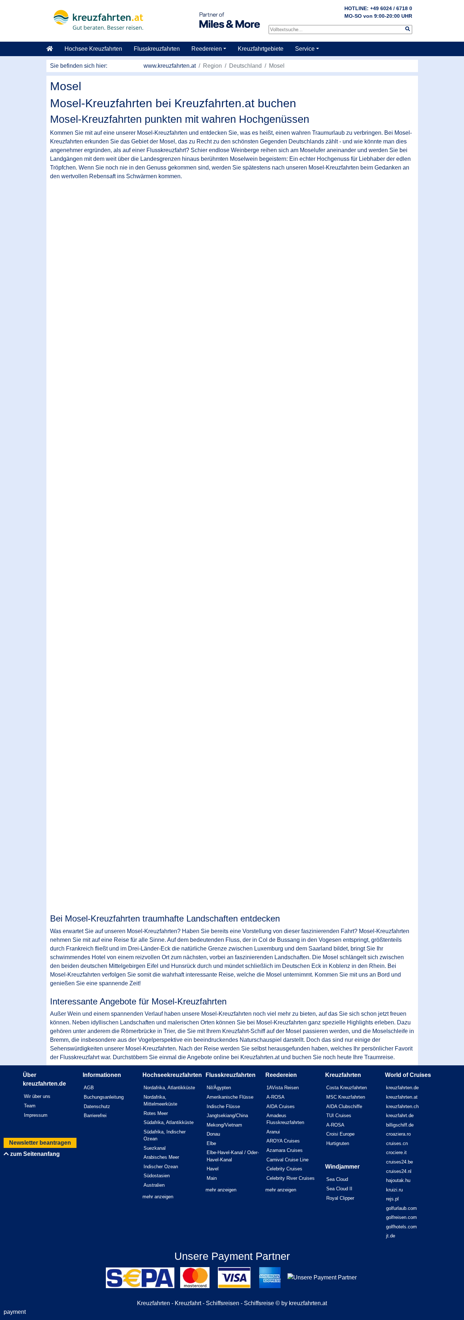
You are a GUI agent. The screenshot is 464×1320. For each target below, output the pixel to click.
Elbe (211, 1143)
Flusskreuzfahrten (157, 49)
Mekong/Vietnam (224, 1125)
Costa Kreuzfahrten (346, 1087)
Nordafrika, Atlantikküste (169, 1087)
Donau (213, 1134)
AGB (89, 1087)
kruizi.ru (394, 1189)
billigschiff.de (400, 1125)
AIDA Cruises (280, 1106)
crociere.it (396, 1152)
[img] (407, 28)
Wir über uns (37, 1096)
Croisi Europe (340, 1134)
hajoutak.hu (398, 1180)
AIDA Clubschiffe (344, 1106)
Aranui (273, 1132)
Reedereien (206, 49)
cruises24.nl (398, 1171)
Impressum (35, 1115)
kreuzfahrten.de (402, 1087)
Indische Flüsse (223, 1106)
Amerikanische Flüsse (230, 1097)
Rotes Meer (156, 1113)
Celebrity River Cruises (290, 1178)
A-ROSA (275, 1097)
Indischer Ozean (161, 1166)
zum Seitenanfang (34, 1154)
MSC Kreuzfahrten (345, 1097)
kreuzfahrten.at (402, 1097)
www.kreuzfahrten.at (170, 66)
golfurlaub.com (401, 1208)
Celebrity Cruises (284, 1168)
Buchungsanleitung (104, 1097)
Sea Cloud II (339, 1188)
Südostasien (157, 1175)
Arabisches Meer (161, 1157)
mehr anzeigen (157, 1196)
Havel (213, 1168)
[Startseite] (52, 49)
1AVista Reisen (282, 1087)
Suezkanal (155, 1148)
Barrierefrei (95, 1115)
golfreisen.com (401, 1217)
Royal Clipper (340, 1198)
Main (212, 1178)
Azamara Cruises (284, 1150)
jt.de (390, 1235)
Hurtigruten (337, 1143)
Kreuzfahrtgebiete (260, 49)
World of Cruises (408, 1075)
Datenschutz (97, 1106)
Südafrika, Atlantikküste (169, 1122)
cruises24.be (399, 1162)
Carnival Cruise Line (287, 1159)
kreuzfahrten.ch (402, 1106)
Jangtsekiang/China (227, 1115)
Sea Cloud (337, 1179)
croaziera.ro (398, 1134)
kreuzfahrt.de (400, 1115)
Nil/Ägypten (219, 1087)
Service (305, 49)
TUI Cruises (338, 1115)
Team (30, 1105)
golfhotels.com (401, 1226)
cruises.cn (397, 1143)
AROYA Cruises (283, 1141)
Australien (154, 1185)
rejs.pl (392, 1199)
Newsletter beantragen (40, 1143)
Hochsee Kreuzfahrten (93, 49)
